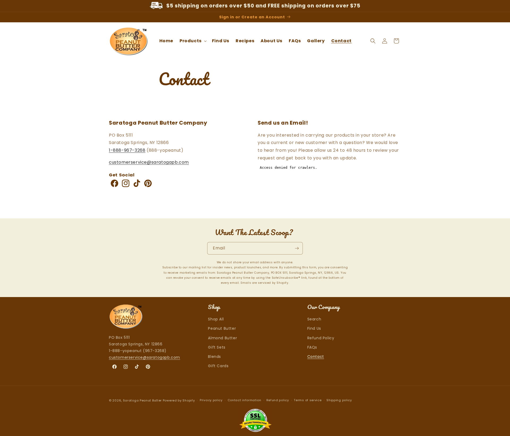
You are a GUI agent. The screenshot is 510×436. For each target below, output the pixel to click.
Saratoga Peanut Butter (143, 400)
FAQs (312, 347)
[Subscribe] (297, 248)
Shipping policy (339, 400)
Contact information (244, 400)
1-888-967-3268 (127, 150)
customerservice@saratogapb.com (149, 162)
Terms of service (307, 400)
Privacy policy (211, 400)
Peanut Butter (222, 328)
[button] (192, 41)
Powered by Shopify (179, 400)
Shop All (216, 319)
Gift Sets (216, 347)
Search (314, 319)
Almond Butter (222, 338)
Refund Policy (320, 338)
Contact (315, 356)
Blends (214, 356)
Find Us (314, 328)
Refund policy (277, 400)
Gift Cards (218, 366)
